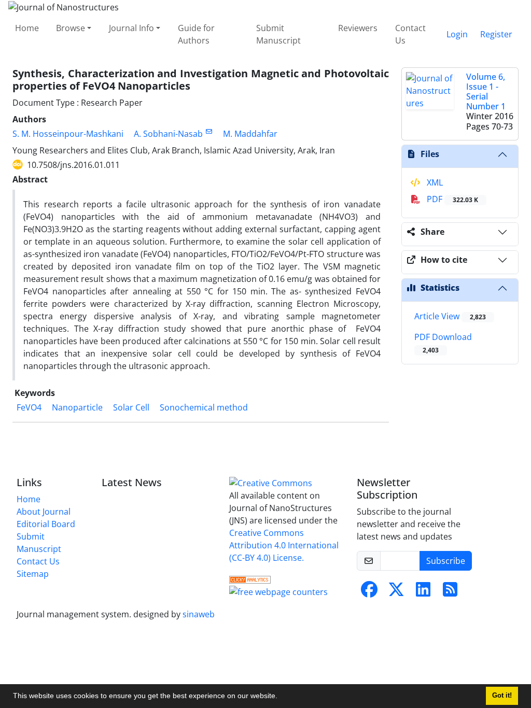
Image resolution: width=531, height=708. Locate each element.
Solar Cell (131, 407)
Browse (70, 28)
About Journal (44, 511)
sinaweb (199, 614)
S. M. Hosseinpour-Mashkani (67, 133)
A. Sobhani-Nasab (168, 133)
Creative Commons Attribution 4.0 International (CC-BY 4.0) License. (284, 545)
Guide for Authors (196, 34)
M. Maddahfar (250, 133)
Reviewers (358, 28)
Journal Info (131, 28)
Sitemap (33, 573)
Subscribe (445, 561)
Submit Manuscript (278, 34)
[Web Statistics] (250, 578)
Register (496, 34)
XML (434, 182)
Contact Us (410, 34)
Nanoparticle (77, 407)
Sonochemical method (204, 407)
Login (457, 34)
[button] (281, 697)
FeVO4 (29, 407)
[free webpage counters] (278, 591)
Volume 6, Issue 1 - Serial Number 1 (486, 91)
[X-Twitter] (396, 592)
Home (27, 28)
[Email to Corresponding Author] (209, 131)
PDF (451, 199)
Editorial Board (46, 524)
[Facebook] (369, 592)
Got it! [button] (502, 695)
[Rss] (450, 592)
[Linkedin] (423, 592)
